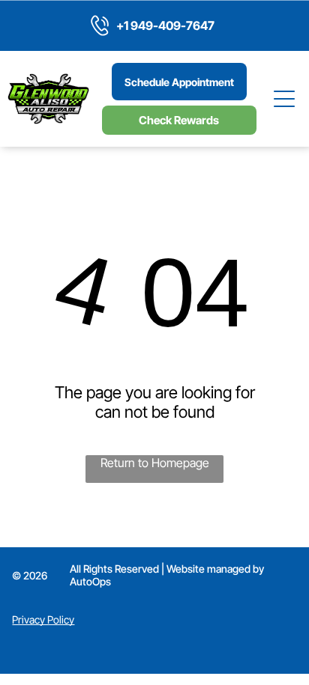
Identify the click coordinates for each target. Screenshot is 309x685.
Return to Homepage (154, 462)
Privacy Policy (43, 619)
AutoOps (90, 581)
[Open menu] (285, 99)
